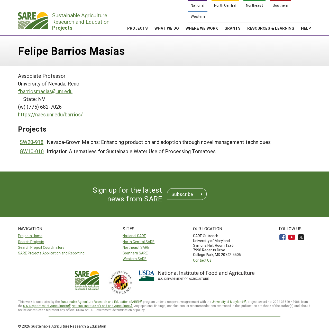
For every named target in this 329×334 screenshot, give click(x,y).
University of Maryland (227, 301)
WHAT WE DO (166, 28)
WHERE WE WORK (202, 28)
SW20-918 (31, 142)
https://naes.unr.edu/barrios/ (50, 114)
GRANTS (232, 28)
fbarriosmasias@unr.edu (45, 91)
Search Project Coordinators (41, 247)
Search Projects (31, 241)
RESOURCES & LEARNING (270, 28)
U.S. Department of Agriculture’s (45, 306)
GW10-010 (32, 151)
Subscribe (182, 194)
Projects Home (30, 235)
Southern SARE (135, 253)
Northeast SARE (136, 247)
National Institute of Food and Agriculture (101, 306)
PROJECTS (137, 28)
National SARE (134, 235)
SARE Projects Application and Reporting (51, 253)
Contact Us (202, 260)
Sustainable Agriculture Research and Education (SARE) (99, 301)
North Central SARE (138, 241)
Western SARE (135, 258)
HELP (306, 28)
